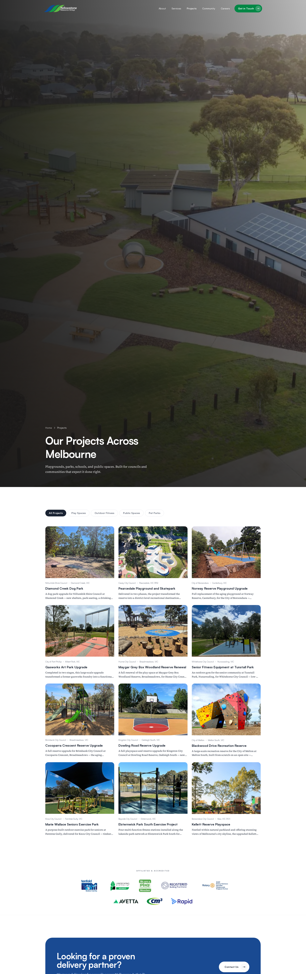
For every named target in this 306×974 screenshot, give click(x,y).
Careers (225, 8)
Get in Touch (246, 8)
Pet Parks (154, 512)
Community (208, 8)
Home (48, 427)
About (162, 8)
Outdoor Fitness (104, 512)
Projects (192, 8)
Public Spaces (131, 512)
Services (176, 8)
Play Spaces (78, 512)
